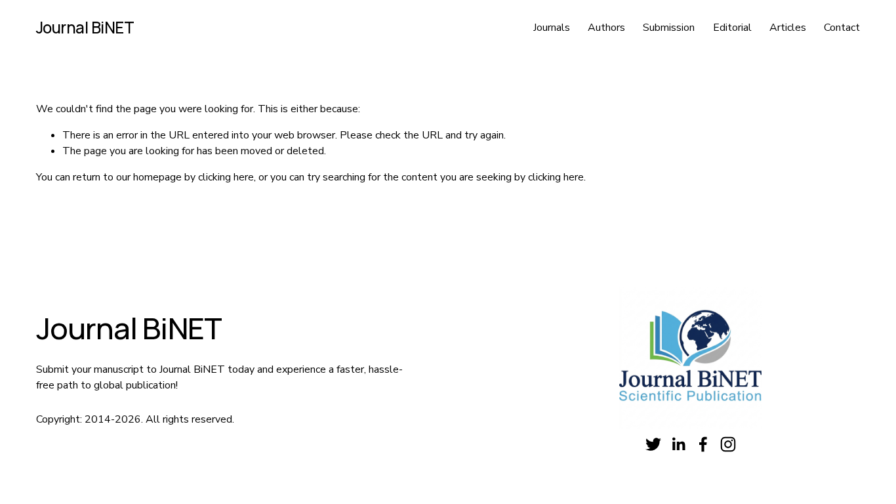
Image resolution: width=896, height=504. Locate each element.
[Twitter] (653, 444)
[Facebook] (703, 444)
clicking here (226, 177)
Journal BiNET (85, 27)
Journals (551, 27)
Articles (787, 27)
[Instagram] (728, 444)
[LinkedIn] (678, 444)
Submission (669, 27)
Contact (842, 27)
